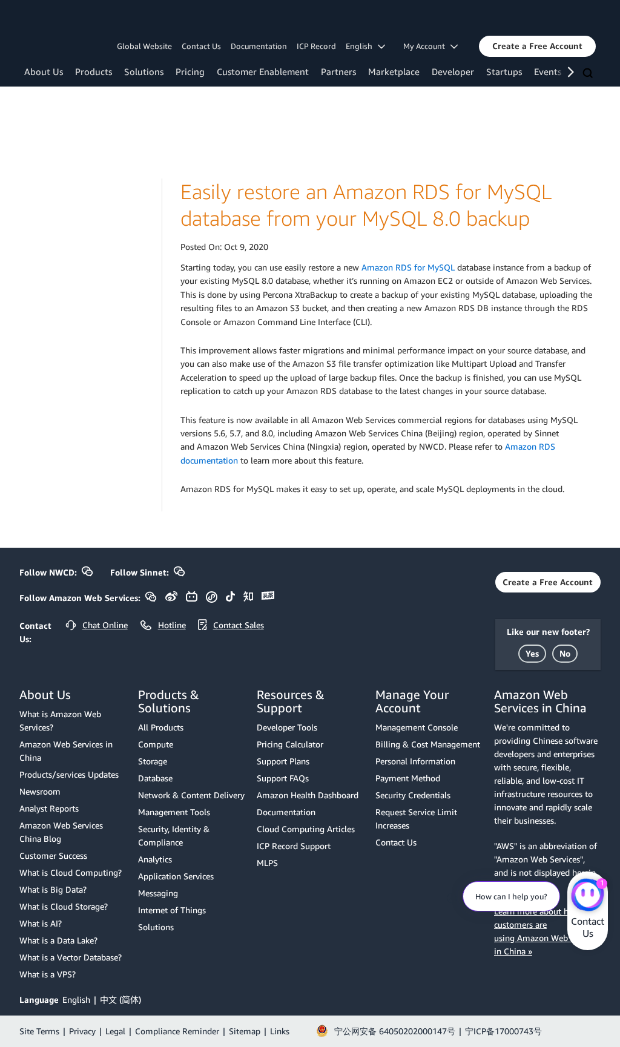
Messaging (158, 893)
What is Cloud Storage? (63, 906)
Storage (152, 761)
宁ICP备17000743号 (503, 1031)
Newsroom (40, 791)
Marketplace (394, 71)
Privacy (82, 1031)
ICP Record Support (294, 846)
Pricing (190, 71)
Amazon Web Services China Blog (61, 832)
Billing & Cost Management (427, 744)
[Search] (589, 74)
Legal (115, 1031)
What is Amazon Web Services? (60, 720)
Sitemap (244, 1031)
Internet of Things (172, 910)
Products (93, 71)
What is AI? (40, 923)
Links (279, 1031)
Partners (338, 71)
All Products (160, 727)
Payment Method (407, 778)
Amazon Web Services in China (66, 751)
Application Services (176, 876)
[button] (537, 46)
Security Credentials (412, 795)
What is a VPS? (47, 974)
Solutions (143, 71)
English (76, 999)
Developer (453, 71)
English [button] (362, 46)
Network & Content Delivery (191, 795)
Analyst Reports (49, 808)
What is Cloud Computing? (70, 872)
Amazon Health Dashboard (307, 795)
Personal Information (415, 761)
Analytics (155, 859)
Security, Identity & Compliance (173, 835)
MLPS (267, 863)
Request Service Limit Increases (416, 818)
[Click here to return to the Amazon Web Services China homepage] (75, 20)
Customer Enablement (263, 71)
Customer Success (53, 855)
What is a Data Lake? (58, 940)
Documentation (259, 46)
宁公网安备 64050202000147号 (394, 1031)
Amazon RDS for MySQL (408, 267)
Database (155, 778)
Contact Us (201, 46)
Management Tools (174, 812)
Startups (504, 71)
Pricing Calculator (290, 744)
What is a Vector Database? (70, 957)
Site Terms (39, 1031)
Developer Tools (287, 727)
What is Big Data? (53, 889)
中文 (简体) (120, 999)
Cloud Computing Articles (306, 829)
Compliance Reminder (177, 1031)
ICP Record (316, 46)
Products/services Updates (69, 774)
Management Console (416, 727)
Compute (155, 744)
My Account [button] (426, 46)
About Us (43, 71)
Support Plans (283, 761)
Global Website (144, 46)
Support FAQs (283, 778)
